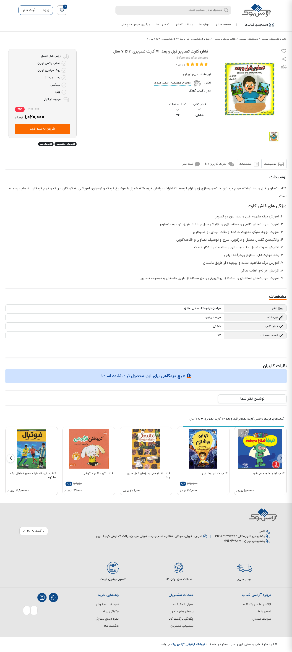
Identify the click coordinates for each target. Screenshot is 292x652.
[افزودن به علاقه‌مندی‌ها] (283, 52)
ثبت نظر (188, 164)
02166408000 (233, 541)
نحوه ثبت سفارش (107, 604)
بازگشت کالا (111, 626)
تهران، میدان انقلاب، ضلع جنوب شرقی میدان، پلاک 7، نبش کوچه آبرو (144, 536)
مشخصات (246, 164)
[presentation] (281, 458)
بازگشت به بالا (35, 531)
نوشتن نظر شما (252, 398)
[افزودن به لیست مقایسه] (284, 68)
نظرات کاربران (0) (216, 164)
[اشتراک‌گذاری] (284, 60)
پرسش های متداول (181, 612)
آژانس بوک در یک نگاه (257, 604)
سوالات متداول (262, 619)
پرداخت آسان (184, 25)
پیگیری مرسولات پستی (135, 25)
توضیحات (270, 164)
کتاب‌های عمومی (270, 39)
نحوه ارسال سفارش (107, 619)
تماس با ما (162, 25)
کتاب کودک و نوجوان (224, 39)
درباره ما (204, 25)
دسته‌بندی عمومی (248, 39)
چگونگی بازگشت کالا (181, 619)
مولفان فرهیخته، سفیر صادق (172, 83)
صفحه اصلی (223, 25)
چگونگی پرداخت (109, 612)
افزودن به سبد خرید (42, 129)
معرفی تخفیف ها (182, 604)
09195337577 (225, 536)
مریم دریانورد (190, 74)
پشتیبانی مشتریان (181, 626)
